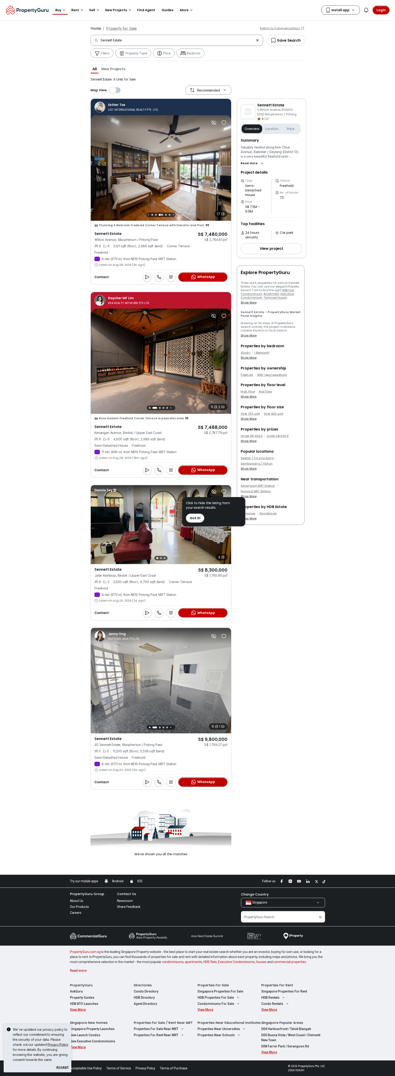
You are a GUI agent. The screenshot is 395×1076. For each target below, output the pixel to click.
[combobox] (177, 40)
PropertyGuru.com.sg (85, 952)
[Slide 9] (173, 214)
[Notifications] (366, 10)
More (184, 10)
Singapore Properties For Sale (220, 991)
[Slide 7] (166, 215)
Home (96, 28)
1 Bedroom (262, 353)
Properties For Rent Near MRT (156, 1035)
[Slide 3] (148, 214)
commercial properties (289, 962)
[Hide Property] (213, 122)
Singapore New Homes (89, 1022)
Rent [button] (75, 10)
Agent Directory (145, 1004)
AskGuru (76, 991)
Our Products (79, 907)
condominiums (173, 962)
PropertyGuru (81, 985)
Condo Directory (146, 991)
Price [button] (290, 128)
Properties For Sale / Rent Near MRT (163, 1022)
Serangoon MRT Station (258, 486)
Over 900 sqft (273, 414)
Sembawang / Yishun (257, 463)
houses (261, 962)
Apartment (271, 294)
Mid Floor (265, 391)
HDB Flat (288, 290)
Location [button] (272, 128)
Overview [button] (252, 128)
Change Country (255, 894)
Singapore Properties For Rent (284, 991)
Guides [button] (167, 10)
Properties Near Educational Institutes (229, 1022)
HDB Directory (144, 997)
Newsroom (125, 901)
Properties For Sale (213, 985)
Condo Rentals (272, 1004)
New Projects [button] (116, 10)
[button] (95, 68)
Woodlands (268, 513)
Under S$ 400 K (252, 436)
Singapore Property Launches (92, 1029)
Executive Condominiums (236, 962)
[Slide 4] (152, 215)
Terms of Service (118, 1068)
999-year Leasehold (272, 375)
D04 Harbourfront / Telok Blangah (286, 1029)
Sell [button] (92, 10)
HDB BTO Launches (84, 1004)
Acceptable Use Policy (86, 1068)
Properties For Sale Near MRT (156, 1029)
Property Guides (82, 997)
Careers (75, 913)
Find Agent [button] (146, 10)
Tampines (248, 513)
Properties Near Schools (216, 1035)
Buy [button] (58, 10)
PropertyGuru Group (87, 894)
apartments (193, 962)
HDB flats (210, 962)
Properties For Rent (277, 985)
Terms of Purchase (173, 1068)
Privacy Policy (58, 1044)
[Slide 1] (149, 408)
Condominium (251, 294)
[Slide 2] (153, 408)
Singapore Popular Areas (282, 1022)
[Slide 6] (161, 215)
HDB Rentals (270, 997)
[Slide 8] (170, 215)
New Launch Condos (85, 1035)
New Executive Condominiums (92, 1041)
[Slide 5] (156, 215)
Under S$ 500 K (277, 436)
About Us (76, 901)
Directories (143, 985)
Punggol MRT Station (256, 491)
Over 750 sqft (250, 414)
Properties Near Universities (219, 1029)
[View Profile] (126, 107)
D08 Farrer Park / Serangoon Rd (285, 1046)
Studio (245, 353)
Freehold (247, 375)
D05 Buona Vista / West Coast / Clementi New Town (290, 1037)
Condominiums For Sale (216, 1004)
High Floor (248, 391)
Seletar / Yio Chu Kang (257, 458)
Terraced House (275, 297)
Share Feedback (128, 907)
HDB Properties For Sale (216, 997)
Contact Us (126, 894)
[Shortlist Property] (223, 122)
